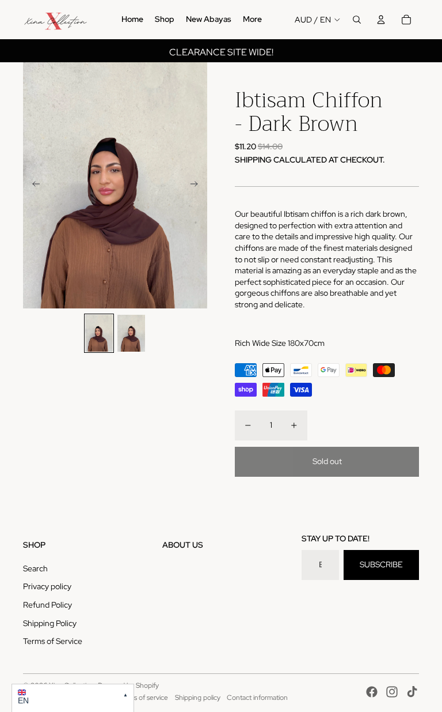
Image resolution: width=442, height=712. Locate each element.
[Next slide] (197, 185)
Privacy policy (47, 586)
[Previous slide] (32, 185)
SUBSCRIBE (381, 564)
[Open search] (356, 19)
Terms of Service (52, 641)
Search (35, 568)
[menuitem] (132, 19)
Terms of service (143, 697)
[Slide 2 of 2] (131, 333)
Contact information (257, 697)
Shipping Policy (50, 623)
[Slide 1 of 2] (99, 333)
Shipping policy (197, 697)
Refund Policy (47, 605)
